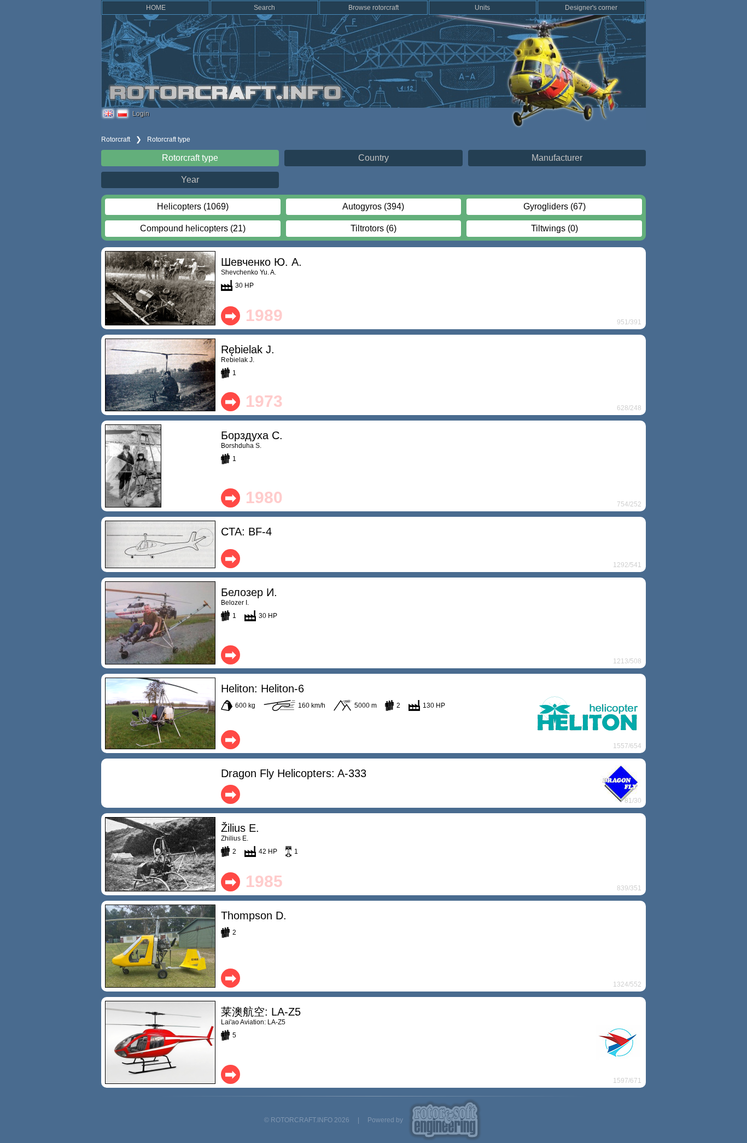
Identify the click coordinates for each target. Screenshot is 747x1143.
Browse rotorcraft (373, 7)
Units (482, 7)
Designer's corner (591, 7)
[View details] (160, 288)
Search (264, 7)
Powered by (385, 1120)
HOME (156, 7)
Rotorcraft (115, 139)
